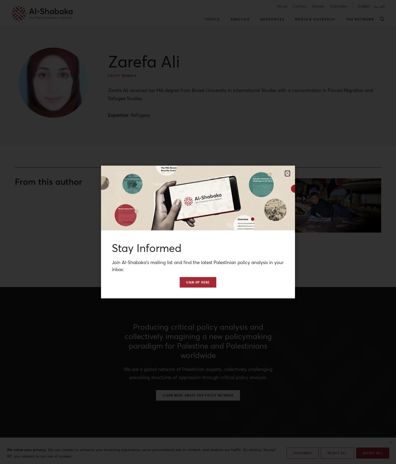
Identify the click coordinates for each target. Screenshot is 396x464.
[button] (287, 173)
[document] (198, 232)
